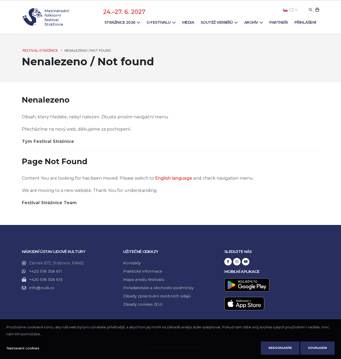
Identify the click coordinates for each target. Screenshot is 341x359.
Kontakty (132, 263)
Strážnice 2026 (119, 22)
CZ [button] (291, 9)
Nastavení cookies (22, 348)
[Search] (310, 9)
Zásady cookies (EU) (142, 304)
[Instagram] (237, 261)
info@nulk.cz (41, 287)
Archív (251, 22)
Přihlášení (305, 22)
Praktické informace (142, 271)
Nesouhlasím (280, 348)
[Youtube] (245, 261)
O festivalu (159, 22)
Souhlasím (317, 348)
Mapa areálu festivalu (143, 279)
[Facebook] (228, 261)
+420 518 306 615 (46, 279)
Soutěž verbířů (217, 22)
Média (188, 22)
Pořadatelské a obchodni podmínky (158, 287)
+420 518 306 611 (45, 271)
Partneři (278, 22)
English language (173, 178)
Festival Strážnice (40, 51)
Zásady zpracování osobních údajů (157, 296)
